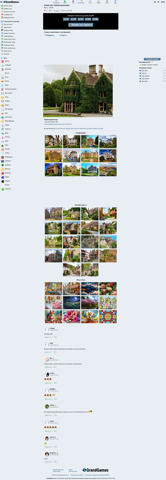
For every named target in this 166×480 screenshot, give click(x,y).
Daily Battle (145, 70)
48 (67, 19)
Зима (6, 85)
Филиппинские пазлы (9, 42)
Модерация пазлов (9, 17)
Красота (8, 129)
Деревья (8, 165)
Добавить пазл (8, 9)
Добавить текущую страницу (150, 65)
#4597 (63, 35)
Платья (7, 137)
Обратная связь (73, 471)
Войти (163, 2)
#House (58, 128)
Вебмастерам (56, 471)
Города (7, 149)
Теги (5, 58)
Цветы (7, 61)
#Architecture (82, 128)
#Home (72, 128)
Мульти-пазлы (7, 51)
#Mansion (95, 128)
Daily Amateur (145, 78)
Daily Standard (145, 76)
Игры (6, 141)
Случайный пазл (8, 14)
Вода (6, 133)
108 (74, 19)
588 (96, 19)
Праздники (8, 157)
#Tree (87, 128)
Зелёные (8, 189)
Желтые (7, 169)
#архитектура (61, 124)
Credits (70, 470)
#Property (62, 128)
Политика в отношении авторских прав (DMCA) (97, 475)
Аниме (7, 125)
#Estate (76, 128)
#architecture (68, 124)
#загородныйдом (48, 124)
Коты (6, 97)
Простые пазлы (8, 24)
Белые (7, 185)
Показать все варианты (82, 25)
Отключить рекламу (152, 59)
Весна (7, 73)
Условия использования (77, 475)
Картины (8, 161)
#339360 (49, 35)
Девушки (8, 69)
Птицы (7, 153)
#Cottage (100, 128)
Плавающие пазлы (9, 45)
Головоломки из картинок (11, 21)
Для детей (8, 93)
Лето (6, 77)
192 (82, 19)
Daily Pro (144, 73)
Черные (7, 181)
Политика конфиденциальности (60, 475)
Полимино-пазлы (8, 30)
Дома (7, 105)
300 (89, 19)
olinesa (57, 10)
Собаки (7, 101)
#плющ (55, 124)
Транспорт (8, 117)
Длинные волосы (10, 89)
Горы (6, 145)
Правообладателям (58, 470)
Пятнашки (6, 54)
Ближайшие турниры (145, 68)
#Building (67, 128)
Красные (8, 173)
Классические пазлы (9, 39)
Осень (7, 81)
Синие (7, 177)
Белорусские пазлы (9, 33)
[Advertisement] (80, 51)
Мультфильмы (9, 121)
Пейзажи (8, 65)
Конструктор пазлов (9, 11)
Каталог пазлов (8, 6)
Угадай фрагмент (8, 36)
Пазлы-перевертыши (9, 48)
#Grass (91, 128)
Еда (6, 113)
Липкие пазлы (7, 27)
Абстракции (9, 109)
